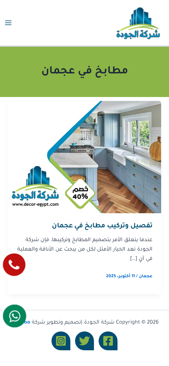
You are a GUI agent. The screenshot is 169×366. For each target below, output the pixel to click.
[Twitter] (84, 340)
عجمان (145, 276)
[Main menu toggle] (8, 23)
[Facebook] (108, 340)
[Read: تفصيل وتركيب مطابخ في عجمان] (84, 158)
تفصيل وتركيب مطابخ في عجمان (102, 226)
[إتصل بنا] (14, 265)
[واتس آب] (14, 315)
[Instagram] (60, 340)
